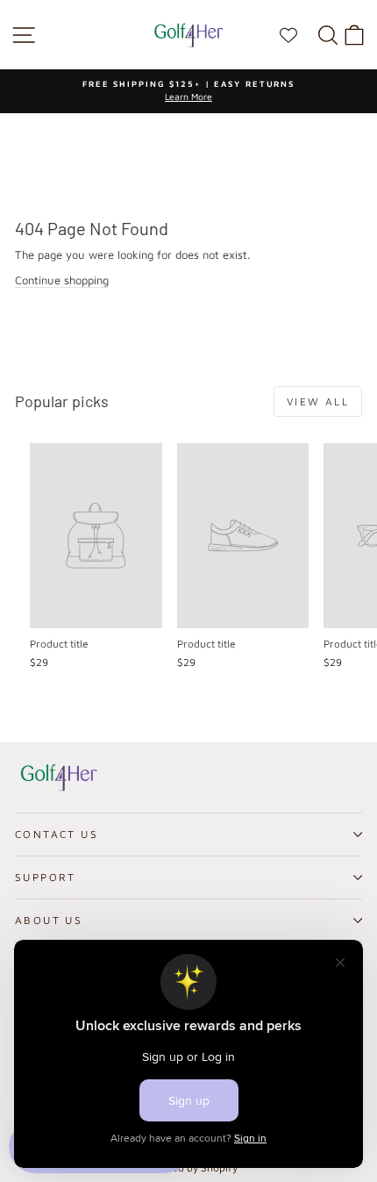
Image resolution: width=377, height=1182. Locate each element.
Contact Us (56, 834)
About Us (48, 920)
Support (45, 877)
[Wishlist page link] (297, 35)
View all (318, 401)
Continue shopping (62, 280)
